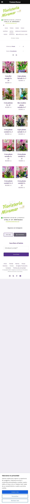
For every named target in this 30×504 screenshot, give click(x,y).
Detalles (6, 69)
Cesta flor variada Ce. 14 (8, 78)
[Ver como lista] (16, 55)
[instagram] (9, 276)
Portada (13, 38)
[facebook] (16, 276)
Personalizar (15, 496)
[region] (15, 488)
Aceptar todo (15, 492)
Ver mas (8, 234)
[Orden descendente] (23, 46)
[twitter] (13, 276)
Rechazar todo (15, 500)
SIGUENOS (21, 234)
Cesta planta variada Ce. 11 (22, 156)
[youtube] (20, 276)
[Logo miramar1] (12, 4)
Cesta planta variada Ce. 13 (22, 183)
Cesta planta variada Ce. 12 (8, 156)
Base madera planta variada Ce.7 (22, 105)
